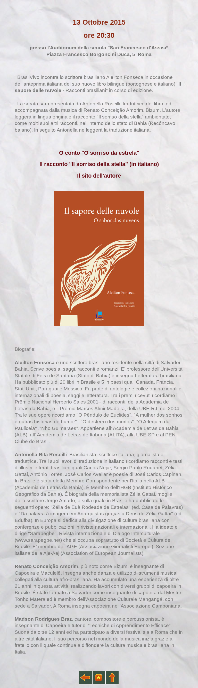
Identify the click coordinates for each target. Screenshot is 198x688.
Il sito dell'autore (99, 176)
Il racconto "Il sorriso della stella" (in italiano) (99, 164)
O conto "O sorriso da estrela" (99, 153)
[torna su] (112, 677)
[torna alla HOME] (99, 677)
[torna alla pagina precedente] (85, 677)
